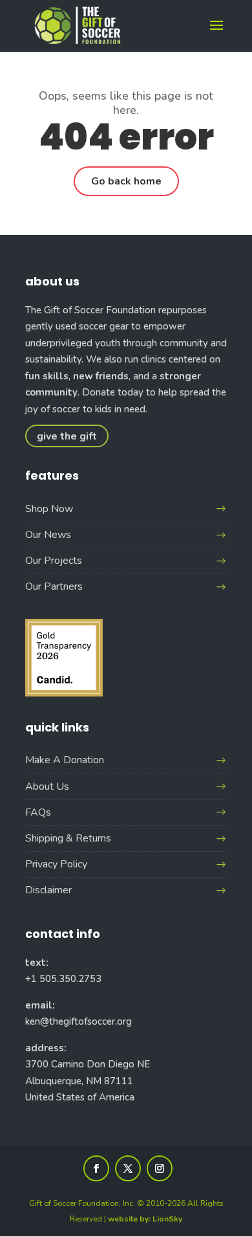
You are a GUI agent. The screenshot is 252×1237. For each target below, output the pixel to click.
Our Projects (53, 560)
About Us (47, 786)
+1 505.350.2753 (63, 978)
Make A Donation (64, 760)
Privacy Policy (56, 864)
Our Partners (54, 586)
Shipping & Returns (68, 838)
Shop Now (49, 509)
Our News (48, 535)
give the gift (67, 436)
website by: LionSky (145, 1219)
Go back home (126, 181)
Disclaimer (48, 890)
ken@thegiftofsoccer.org (78, 1021)
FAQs (38, 812)
